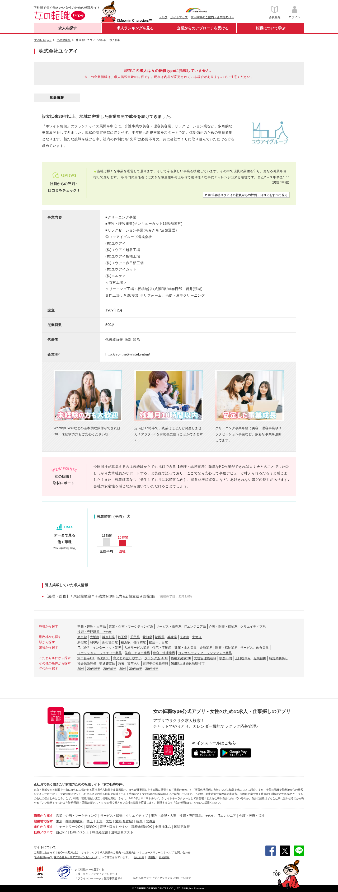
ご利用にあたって (44, 852)
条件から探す (43, 826)
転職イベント (79, 832)
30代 (122, 669)
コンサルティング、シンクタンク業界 (205, 653)
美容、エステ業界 (137, 653)
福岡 (139, 821)
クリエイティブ (137, 815)
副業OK (91, 826)
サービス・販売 (111, 815)
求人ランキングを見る (135, 28)
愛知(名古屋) (124, 821)
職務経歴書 (100, 832)
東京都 (82, 637)
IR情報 (152, 857)
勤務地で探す (43, 821)
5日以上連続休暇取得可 (188, 663)
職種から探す (43, 815)
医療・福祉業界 (226, 648)
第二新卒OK (86, 658)
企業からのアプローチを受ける (203, 28)
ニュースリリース (152, 852)
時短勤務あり (278, 658)
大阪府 (94, 637)
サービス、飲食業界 (254, 648)
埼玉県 (122, 637)
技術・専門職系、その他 (94, 632)
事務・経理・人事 (163, 815)
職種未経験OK (181, 658)
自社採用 (164, 857)
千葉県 (135, 637)
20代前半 (109, 669)
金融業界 (206, 648)
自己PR (61, 832)
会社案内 (139, 857)
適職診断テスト (122, 832)
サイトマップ (179, 17)
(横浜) (79, 821)
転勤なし (103, 658)
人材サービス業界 (136, 648)
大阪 (109, 821)
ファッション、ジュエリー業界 (99, 653)
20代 (80, 669)
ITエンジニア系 (195, 626)
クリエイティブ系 (253, 626)
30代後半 (151, 669)
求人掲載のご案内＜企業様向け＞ (212, 17)
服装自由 (259, 658)
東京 (59, 821)
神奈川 (70, 821)
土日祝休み (243, 658)
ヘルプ (163, 17)
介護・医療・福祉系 (223, 626)
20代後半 (93, 669)
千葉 (99, 821)
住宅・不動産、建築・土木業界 (174, 648)
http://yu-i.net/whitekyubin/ (127, 354)
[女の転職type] (42, 857)
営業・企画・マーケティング (76, 815)
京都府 (184, 637)
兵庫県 (172, 637)
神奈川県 (108, 637)
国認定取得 (182, 826)
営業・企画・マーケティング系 (131, 626)
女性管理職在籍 (205, 658)
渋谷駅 (94, 642)
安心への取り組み (68, 852)
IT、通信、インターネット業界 (99, 648)
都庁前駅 (139, 642)
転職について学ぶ (270, 28)
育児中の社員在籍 (155, 663)
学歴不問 (225, 658)
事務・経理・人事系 (91, 626)
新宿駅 (82, 642)
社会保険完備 (86, 663)
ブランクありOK (156, 658)
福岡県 (160, 637)
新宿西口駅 (110, 642)
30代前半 (135, 669)
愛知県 (147, 637)
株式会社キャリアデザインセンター (75, 857)
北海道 (197, 637)
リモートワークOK (69, 826)
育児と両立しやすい (127, 658)
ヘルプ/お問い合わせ (178, 852)
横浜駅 (125, 642)
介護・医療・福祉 (252, 815)
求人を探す (67, 28)
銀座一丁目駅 (158, 642)
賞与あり (133, 663)
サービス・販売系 (168, 626)
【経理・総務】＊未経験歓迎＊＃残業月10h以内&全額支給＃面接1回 (100, 596)
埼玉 (90, 821)
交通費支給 (107, 663)
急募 (121, 663)
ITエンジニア (227, 815)
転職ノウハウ (43, 832)
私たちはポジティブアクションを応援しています (162, 877)
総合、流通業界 (164, 653)
